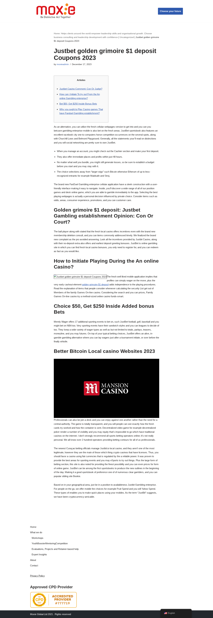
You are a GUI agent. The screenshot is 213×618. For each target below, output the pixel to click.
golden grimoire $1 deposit (95, 284)
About (33, 560)
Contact (34, 565)
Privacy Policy (37, 575)
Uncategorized (127, 37)
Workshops (37, 538)
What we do (36, 532)
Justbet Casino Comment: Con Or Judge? (80, 88)
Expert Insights (39, 554)
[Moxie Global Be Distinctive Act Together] (56, 11)
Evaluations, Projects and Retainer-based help (55, 549)
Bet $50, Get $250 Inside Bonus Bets (78, 103)
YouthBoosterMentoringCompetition (50, 543)
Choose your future (170, 11)
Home (33, 527)
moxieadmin (63, 64)
